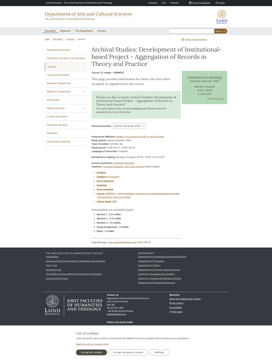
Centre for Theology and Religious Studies (159, 278)
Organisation (52, 256)
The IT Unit (51, 265)
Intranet (174, 2)
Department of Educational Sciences (156, 282)
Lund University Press (57, 278)
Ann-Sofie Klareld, (135, 166)
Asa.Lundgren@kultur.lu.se (122, 242)
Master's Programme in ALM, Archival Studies (140, 136)
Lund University (54, 2)
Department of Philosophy (151, 261)
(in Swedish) (108, 176)
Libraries (152, 2)
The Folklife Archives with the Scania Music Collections (74, 274)
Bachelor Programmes (59, 83)
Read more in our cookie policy (92, 344)
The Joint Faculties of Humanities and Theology (88, 2)
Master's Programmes (58, 91)
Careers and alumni (57, 116)
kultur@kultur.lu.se (116, 314)
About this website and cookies (185, 299)
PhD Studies (53, 99)
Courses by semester (58, 74)
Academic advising (57, 124)
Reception (52, 133)
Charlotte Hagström (124, 163)
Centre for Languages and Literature (156, 274)
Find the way (214, 98)
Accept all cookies (91, 352)
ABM (107, 201)
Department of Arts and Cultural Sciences (88, 14)
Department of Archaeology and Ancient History (162, 256)
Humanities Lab (53, 269)
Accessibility (175, 307)
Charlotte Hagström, (114, 166)
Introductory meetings (58, 141)
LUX (164, 2)
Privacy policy (176, 303)
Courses (70, 39)
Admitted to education (58, 49)
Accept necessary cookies (128, 352)
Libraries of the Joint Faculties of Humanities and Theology (75, 261)
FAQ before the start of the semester (66, 58)
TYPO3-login (175, 311)
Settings (159, 352)
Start (47, 39)
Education (58, 39)
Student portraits (56, 108)
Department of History (149, 265)
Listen (222, 3)
